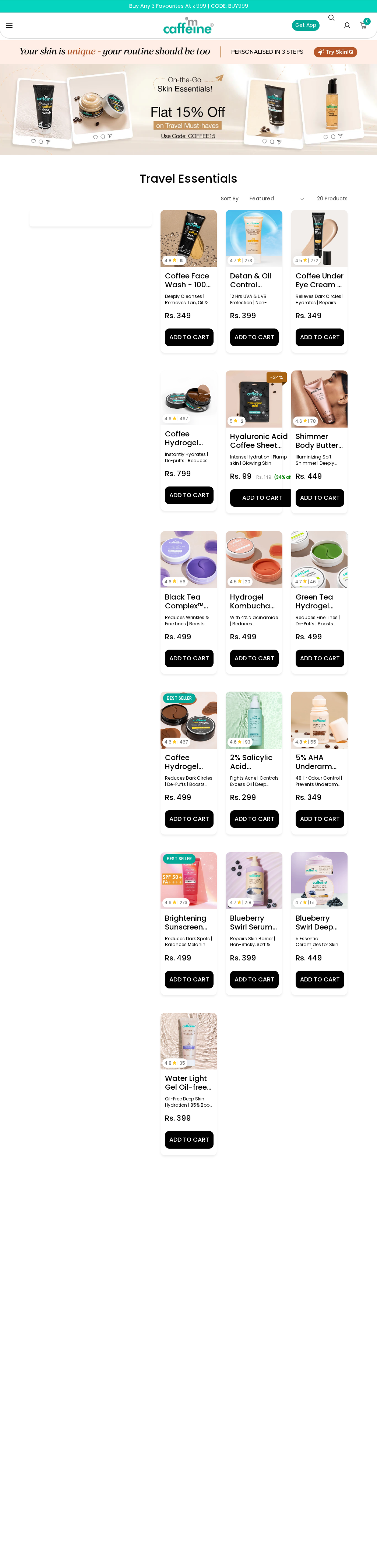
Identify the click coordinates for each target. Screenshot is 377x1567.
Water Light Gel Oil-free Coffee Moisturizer (186, 1083)
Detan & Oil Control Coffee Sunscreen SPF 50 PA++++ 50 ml (251, 280)
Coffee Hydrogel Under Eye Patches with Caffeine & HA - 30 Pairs (188, 438)
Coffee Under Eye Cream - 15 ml (319, 280)
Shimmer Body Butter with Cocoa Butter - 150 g (317, 441)
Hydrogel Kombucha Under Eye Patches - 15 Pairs (252, 601)
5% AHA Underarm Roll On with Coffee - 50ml (317, 762)
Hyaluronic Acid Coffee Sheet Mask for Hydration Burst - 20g (261, 441)
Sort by (230, 198)
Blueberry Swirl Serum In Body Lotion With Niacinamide (253, 922)
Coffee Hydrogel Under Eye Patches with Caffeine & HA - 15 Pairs (188, 762)
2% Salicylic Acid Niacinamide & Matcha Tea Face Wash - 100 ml (253, 762)
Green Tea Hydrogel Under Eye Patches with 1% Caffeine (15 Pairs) (319, 601)
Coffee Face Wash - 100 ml (187, 280)
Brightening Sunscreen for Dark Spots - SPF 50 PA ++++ (186, 922)
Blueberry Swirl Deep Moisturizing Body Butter (318, 922)
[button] (9, 25)
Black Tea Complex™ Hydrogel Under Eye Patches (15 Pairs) (186, 601)
